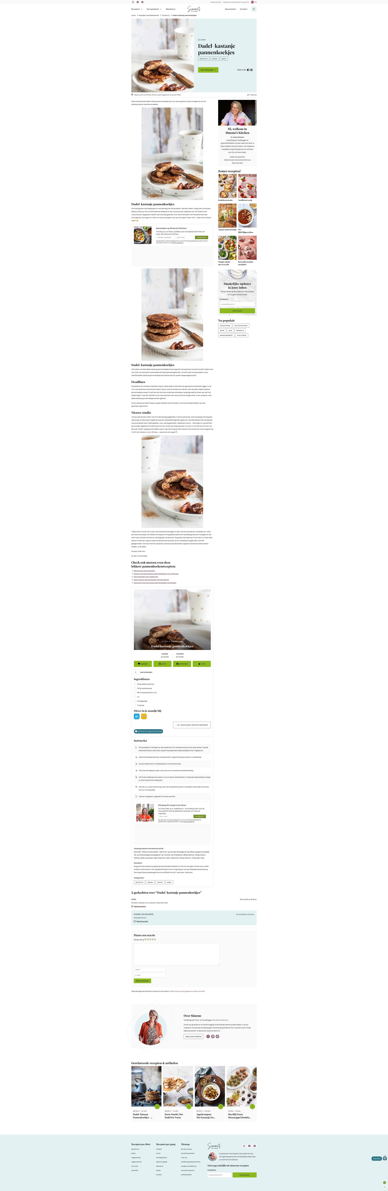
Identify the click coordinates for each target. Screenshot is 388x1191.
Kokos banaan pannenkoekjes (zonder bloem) (151, 580)
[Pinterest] (142, 2)
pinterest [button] (183, 664)
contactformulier (188, 1170)
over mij (184, 1157)
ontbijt (159, 1149)
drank (158, 1170)
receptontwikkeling (188, 1166)
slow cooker (241, 335)
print (164, 664)
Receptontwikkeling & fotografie (236, 2)
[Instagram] (133, 2)
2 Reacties (253, 95)
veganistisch (136, 1162)
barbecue (240, 330)
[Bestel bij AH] (137, 716)
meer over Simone (193, 1036)
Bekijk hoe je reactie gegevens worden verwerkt (187, 991)
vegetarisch (136, 1157)
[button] (254, 9)
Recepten (135, 9)
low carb (134, 1166)
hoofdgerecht (161, 1157)
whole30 (134, 1170)
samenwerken (186, 1175)
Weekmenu (171, 9)
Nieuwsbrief (230, 9)
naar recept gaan (207, 70)
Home (133, 15)
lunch (158, 1153)
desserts (159, 1166)
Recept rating (139, 939)
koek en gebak (161, 1162)
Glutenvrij (166, 15)
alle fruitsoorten (241, 325)
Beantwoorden (140, 906)
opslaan (144, 664)
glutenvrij (135, 1149)
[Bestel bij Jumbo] (144, 716)
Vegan (230, 1111)
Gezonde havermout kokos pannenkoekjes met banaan (155, 583)
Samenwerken (216, 2)
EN (256, 2)
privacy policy (186, 1149)
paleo (133, 1153)
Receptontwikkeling (220, 1020)
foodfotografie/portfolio (191, 1162)
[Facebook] (137, 2)
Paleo (224, 59)
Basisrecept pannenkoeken (144, 571)
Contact (243, 9)
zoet (230, 330)
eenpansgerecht (226, 335)
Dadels (150, 882)
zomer (222, 330)
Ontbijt (214, 59)
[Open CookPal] (385, 1158)
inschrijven (237, 311)
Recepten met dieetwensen (149, 15)
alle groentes (225, 325)
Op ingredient (153, 9)
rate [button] (203, 664)
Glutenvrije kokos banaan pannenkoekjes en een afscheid (156, 574)
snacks (159, 1175)
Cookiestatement (188, 1153)
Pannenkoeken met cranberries (146, 577)
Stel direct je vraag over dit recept (149, 731)
